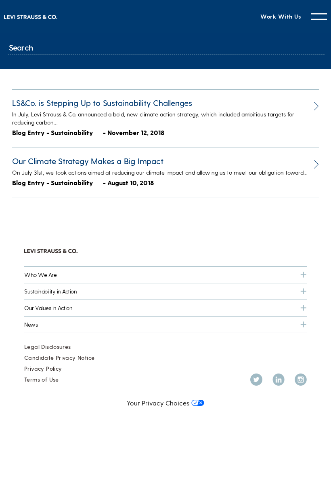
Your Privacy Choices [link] (158, 403)
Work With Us (280, 16)
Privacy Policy (43, 368)
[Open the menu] (319, 16)
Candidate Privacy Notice (59, 357)
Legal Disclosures (47, 346)
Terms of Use (41, 379)
